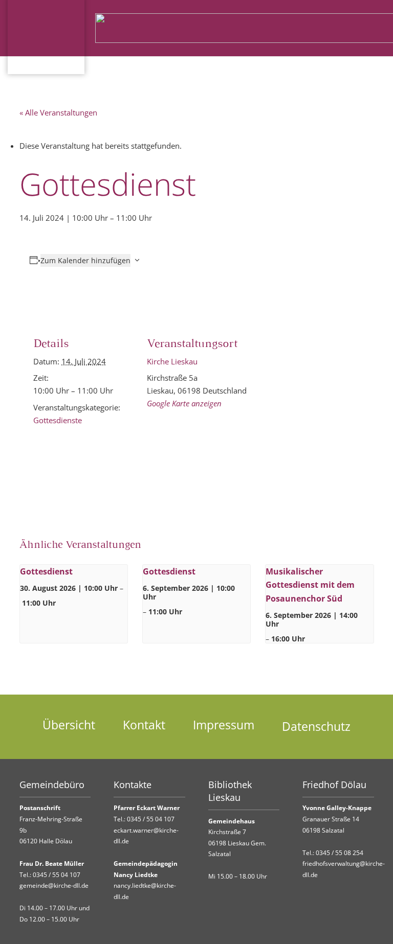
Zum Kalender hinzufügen (85, 260)
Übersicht (68, 725)
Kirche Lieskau (172, 361)
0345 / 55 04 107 (56, 874)
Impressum (223, 725)
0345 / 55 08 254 (339, 852)
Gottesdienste (57, 420)
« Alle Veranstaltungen (58, 112)
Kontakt (144, 725)
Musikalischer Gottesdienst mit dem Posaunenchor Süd (310, 585)
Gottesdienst (46, 571)
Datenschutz (316, 726)
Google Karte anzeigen (184, 403)
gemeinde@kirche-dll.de (54, 885)
